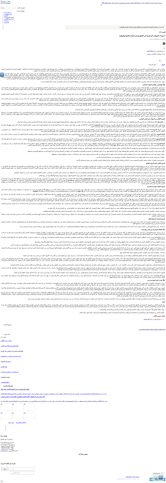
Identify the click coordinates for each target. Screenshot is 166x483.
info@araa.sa (4, 450)
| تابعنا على (47, 430)
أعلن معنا (141, 3)
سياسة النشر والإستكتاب (132, 476)
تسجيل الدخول (158, 3)
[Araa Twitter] (4, 26)
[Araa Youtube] (4, 28)
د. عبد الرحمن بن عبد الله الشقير (155, 51)
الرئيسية (142, 27)
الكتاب (105, 3)
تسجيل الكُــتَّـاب (148, 3)
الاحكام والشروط (133, 3)
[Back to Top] (2, 481)
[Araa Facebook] (6, 425)
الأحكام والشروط (21, 422)
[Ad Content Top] (83, 3)
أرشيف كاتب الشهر (112, 3)
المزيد (5, 386)
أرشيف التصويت (123, 3)
